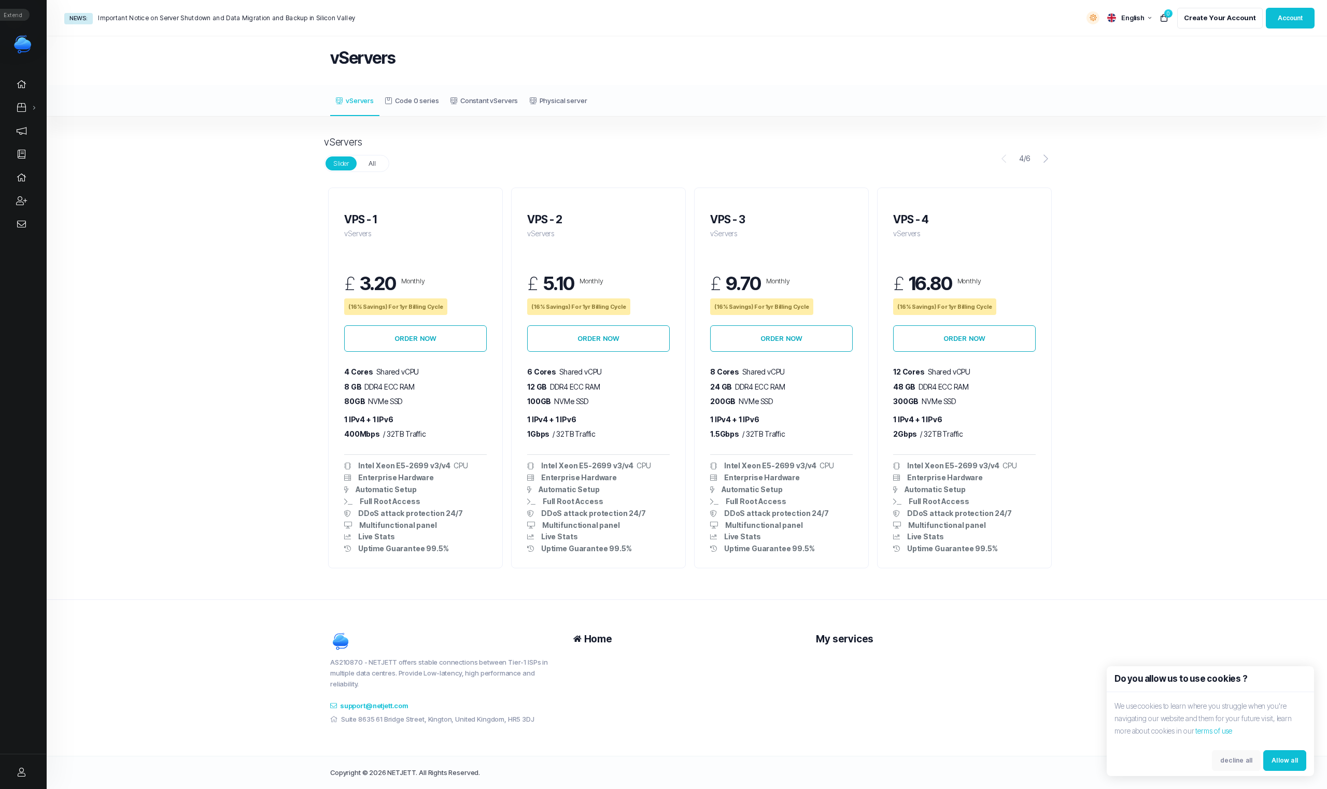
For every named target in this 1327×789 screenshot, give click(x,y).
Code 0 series (417, 100)
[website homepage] (444, 641)
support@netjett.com (374, 705)
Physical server (563, 100)
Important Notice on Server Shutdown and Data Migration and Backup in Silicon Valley (226, 18)
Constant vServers (489, 100)
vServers (360, 100)
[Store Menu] (22, 107)
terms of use (1213, 730)
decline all (1236, 760)
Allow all (1285, 760)
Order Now (415, 338)
